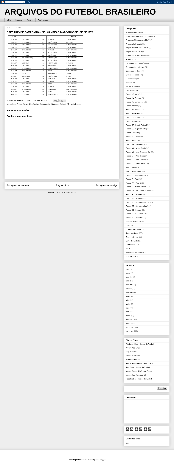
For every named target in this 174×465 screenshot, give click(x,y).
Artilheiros (129, 59)
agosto (128, 296)
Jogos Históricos (132, 237)
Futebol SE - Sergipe (133, 210)
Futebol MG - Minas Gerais (136, 148)
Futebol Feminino (132, 133)
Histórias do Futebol (133, 229)
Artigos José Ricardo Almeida (137, 40)
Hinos (128, 225)
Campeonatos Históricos (49, 104)
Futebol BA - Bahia (133, 113)
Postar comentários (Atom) (65, 192)
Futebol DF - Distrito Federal (136, 125)
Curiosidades (131, 79)
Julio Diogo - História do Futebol (138, 367)
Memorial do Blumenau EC (136, 375)
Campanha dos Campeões (136, 63)
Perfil (128, 248)
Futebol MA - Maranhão (134, 144)
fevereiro (129, 277)
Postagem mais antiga (106, 185)
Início (9, 20)
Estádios (129, 83)
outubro (129, 269)
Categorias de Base (133, 71)
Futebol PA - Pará (132, 167)
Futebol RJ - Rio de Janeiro (136, 187)
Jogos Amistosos (132, 233)
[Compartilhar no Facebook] (62, 100)
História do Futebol (133, 360)
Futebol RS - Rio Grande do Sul (137, 202)
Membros (30, 20)
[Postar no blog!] (57, 100)
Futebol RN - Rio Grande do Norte (138, 191)
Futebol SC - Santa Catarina (136, 206)
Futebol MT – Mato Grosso (135, 164)
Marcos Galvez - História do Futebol (139, 371)
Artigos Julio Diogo (133, 44)
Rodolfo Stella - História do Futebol (139, 379)
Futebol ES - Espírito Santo (136, 129)
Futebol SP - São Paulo (134, 214)
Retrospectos (131, 256)
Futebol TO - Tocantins (134, 218)
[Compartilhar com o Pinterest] (65, 100)
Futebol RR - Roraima (134, 198)
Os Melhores (130, 245)
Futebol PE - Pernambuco (135, 175)
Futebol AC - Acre (132, 94)
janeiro (128, 281)
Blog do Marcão (132, 352)
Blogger (102, 460)
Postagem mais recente (18, 185)
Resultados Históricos (134, 252)
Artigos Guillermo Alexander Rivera (139, 36)
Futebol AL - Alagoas (133, 98)
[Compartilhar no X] (59, 100)
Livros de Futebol (132, 241)
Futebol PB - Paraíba (133, 171)
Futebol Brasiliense (133, 356)
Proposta (18, 20)
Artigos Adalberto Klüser (135, 32)
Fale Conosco (43, 20)
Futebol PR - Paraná (133, 183)
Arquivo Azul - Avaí (133, 348)
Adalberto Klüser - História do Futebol (140, 344)
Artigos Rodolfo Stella (134, 52)
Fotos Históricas (132, 90)
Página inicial (62, 185)
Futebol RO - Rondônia (134, 195)
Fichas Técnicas (132, 86)
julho (128, 300)
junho (128, 304)
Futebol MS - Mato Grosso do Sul (138, 152)
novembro (129, 331)
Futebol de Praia (132, 121)
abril (127, 312)
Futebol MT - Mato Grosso (70, 104)
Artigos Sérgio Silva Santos (28, 104)
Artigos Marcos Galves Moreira (137, 48)
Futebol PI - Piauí (132, 179)
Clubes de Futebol (132, 75)
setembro (129, 292)
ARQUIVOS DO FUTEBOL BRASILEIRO (80, 11)
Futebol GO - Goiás (133, 137)
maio (128, 308)
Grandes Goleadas (133, 222)
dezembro (129, 285)
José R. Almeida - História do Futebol (139, 363)
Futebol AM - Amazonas (134, 102)
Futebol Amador (132, 106)
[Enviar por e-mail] (54, 100)
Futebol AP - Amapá (133, 110)
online (128, 443)
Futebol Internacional (134, 141)
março (128, 273)
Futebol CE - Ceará (133, 117)
